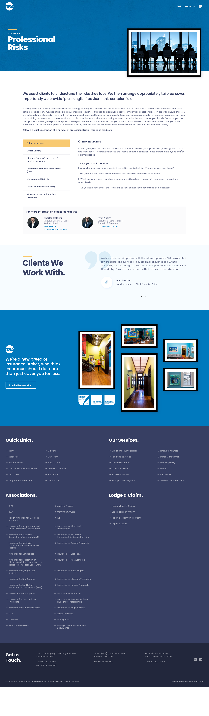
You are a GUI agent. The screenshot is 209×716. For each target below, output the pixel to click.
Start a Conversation (20, 414)
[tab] (46, 143)
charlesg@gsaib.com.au (55, 229)
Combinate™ (193, 710)
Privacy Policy (11, 710)
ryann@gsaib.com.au (108, 226)
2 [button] (145, 325)
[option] (143, 288)
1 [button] (141, 325)
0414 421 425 (50, 226)
